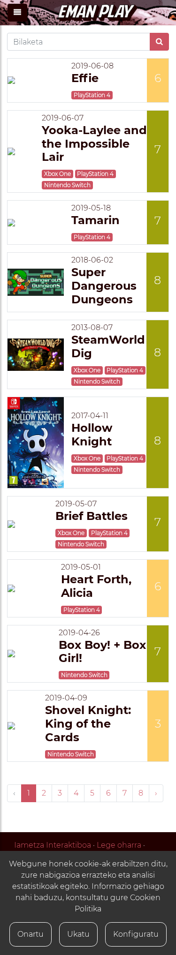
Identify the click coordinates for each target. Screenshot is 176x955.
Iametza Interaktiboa (52, 845)
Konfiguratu (136, 934)
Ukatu (78, 934)
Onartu (30, 934)
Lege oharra (119, 845)
